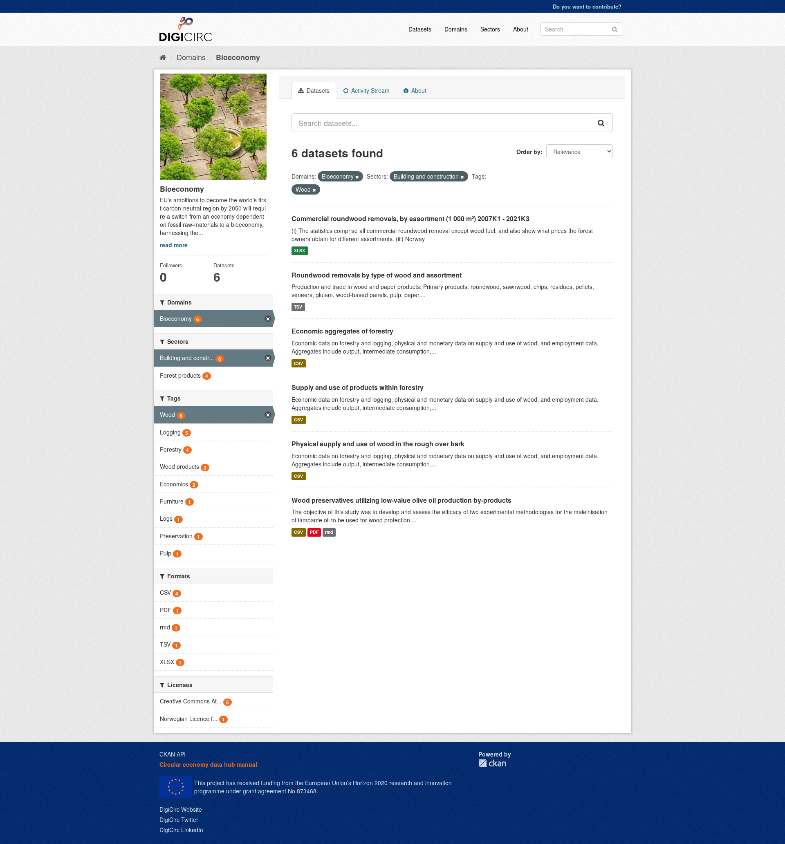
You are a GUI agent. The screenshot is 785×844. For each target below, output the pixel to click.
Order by (528, 152)
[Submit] (614, 28)
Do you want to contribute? (587, 6)
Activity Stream (370, 90)
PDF (314, 532)
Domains (455, 29)
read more (174, 245)
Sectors (490, 29)
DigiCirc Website (180, 809)
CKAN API (172, 754)
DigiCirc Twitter (178, 819)
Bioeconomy (238, 57)
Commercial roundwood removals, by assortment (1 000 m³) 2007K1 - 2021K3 (410, 218)
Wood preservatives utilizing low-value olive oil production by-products (401, 500)
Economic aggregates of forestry (342, 331)
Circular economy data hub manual (208, 764)
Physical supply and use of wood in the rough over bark (378, 443)
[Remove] (357, 176)
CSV (298, 363)
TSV (298, 307)
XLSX (299, 251)
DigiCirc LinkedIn (181, 830)
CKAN (492, 763)
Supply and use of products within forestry (358, 387)
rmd (329, 532)
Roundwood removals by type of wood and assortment (377, 275)
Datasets (419, 29)
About (520, 29)
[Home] (162, 56)
